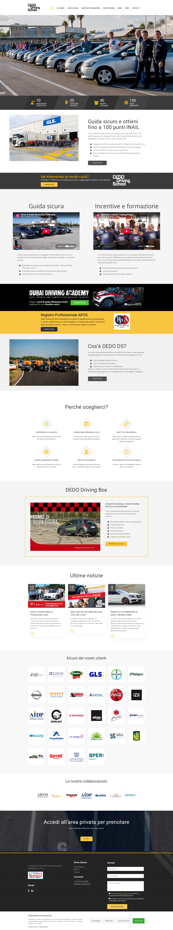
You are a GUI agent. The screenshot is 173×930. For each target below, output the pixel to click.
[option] (42, 103)
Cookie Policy (43, 927)
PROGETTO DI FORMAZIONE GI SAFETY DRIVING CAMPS (124, 613)
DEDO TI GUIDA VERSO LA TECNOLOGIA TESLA (41, 613)
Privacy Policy (123, 893)
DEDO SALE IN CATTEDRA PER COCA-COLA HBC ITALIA (86, 613)
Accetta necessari (124, 921)
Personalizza (96, 921)
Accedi (86, 839)
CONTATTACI (49, 184)
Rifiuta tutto (109, 921)
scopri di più (97, 163)
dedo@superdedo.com (82, 884)
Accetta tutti (139, 921)
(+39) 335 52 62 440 (81, 881)
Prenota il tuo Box (116, 544)
